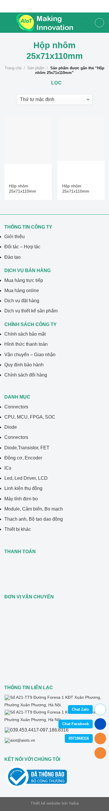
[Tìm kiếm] (85, 23)
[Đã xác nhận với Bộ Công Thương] (36, 776)
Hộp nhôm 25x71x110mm (22, 188)
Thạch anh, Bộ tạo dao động (33, 519)
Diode (10, 427)
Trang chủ (13, 68)
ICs (7, 468)
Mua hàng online (21, 290)
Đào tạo (12, 257)
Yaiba (74, 803)
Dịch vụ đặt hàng (21, 300)
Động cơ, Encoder (23, 457)
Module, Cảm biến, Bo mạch (33, 508)
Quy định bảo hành (24, 364)
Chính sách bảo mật (25, 334)
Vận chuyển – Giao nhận (30, 354)
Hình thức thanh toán (26, 344)
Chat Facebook (75, 724)
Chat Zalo (80, 709)
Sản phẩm (35, 68)
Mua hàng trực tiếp (23, 280)
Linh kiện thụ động (23, 488)
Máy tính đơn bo (21, 498)
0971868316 (79, 738)
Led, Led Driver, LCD (26, 478)
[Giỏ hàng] (99, 22)
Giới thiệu (14, 236)
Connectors (16, 406)
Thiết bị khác (17, 529)
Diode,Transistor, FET (26, 447)
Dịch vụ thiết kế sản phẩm (31, 310)
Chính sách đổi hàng (25, 374)
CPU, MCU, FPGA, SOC (29, 416)
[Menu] (7, 23)
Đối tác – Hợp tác (22, 246)
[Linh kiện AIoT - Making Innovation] (46, 22)
